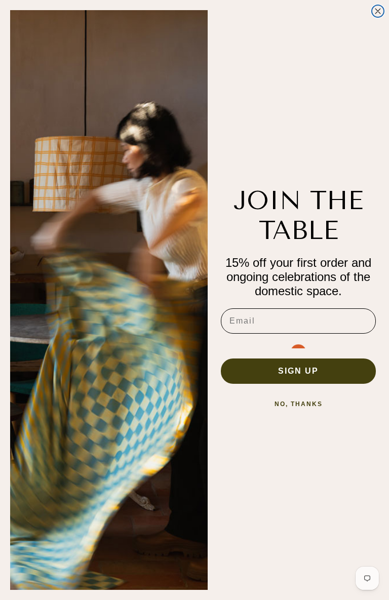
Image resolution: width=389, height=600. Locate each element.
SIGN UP (298, 371)
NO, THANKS (299, 404)
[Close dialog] (378, 11)
